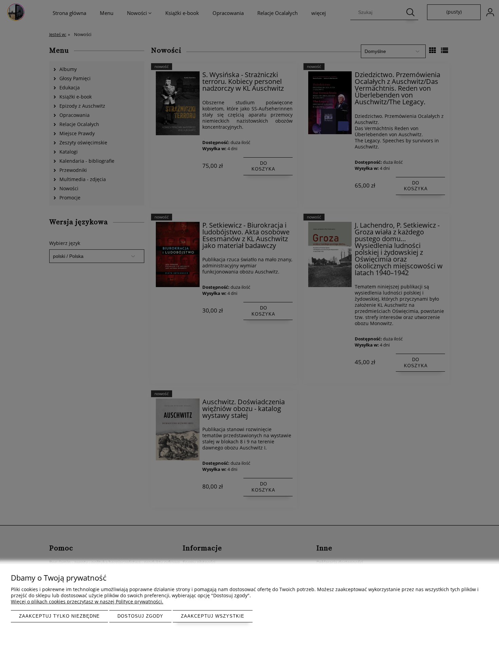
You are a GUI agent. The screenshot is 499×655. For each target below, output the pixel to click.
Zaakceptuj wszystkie (212, 616)
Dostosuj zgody (140, 616)
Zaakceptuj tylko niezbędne (59, 616)
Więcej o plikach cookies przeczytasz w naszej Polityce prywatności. (87, 601)
